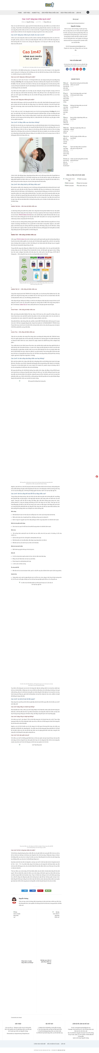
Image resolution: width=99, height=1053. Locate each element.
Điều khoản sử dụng (53, 1044)
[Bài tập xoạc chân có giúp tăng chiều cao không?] (56, 961)
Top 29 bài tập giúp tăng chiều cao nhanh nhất (50, 1031)
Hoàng (76, 28)
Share (33, 890)
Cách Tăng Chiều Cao (67, 12)
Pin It (41, 890)
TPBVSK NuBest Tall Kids (24, 214)
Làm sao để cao (77, 1029)
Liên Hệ (78, 12)
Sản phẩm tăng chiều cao (50, 12)
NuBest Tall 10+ (23, 304)
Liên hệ (63, 1044)
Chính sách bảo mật (40, 1044)
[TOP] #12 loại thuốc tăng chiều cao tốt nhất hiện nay (50, 1032)
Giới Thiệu (27, 12)
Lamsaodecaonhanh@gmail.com (82, 1027)
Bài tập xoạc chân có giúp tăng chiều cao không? (46, 962)
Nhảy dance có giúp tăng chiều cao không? (27, 961)
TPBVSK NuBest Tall (21, 239)
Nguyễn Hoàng (30, 22)
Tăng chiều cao (47, 22)
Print (49, 890)
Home (20, 12)
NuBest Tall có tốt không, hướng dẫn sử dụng (50, 1027)
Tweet (25, 890)
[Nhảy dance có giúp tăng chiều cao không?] (16, 961)
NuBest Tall (36, 12)
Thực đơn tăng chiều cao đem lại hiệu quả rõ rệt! (50, 1029)
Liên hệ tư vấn (83, 1031)
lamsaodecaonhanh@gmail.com (77, 46)
